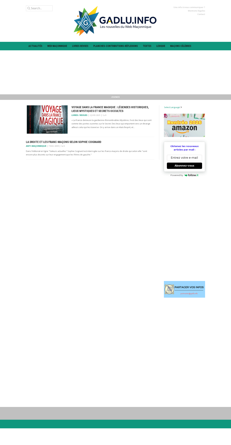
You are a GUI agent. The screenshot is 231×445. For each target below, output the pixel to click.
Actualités (35, 45)
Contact (201, 14)
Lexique (160, 45)
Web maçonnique (57, 45)
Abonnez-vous (184, 165)
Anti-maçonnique (36, 146)
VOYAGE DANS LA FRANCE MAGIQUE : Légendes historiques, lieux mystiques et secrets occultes (110, 109)
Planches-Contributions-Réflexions (115, 45)
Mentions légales (196, 10)
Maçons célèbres (180, 45)
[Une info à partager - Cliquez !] (184, 289)
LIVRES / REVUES (79, 115)
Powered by (176, 175)
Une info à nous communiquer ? (189, 7)
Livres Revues (80, 45)
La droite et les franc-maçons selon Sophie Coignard (63, 142)
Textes (147, 45)
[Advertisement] (115, 72)
